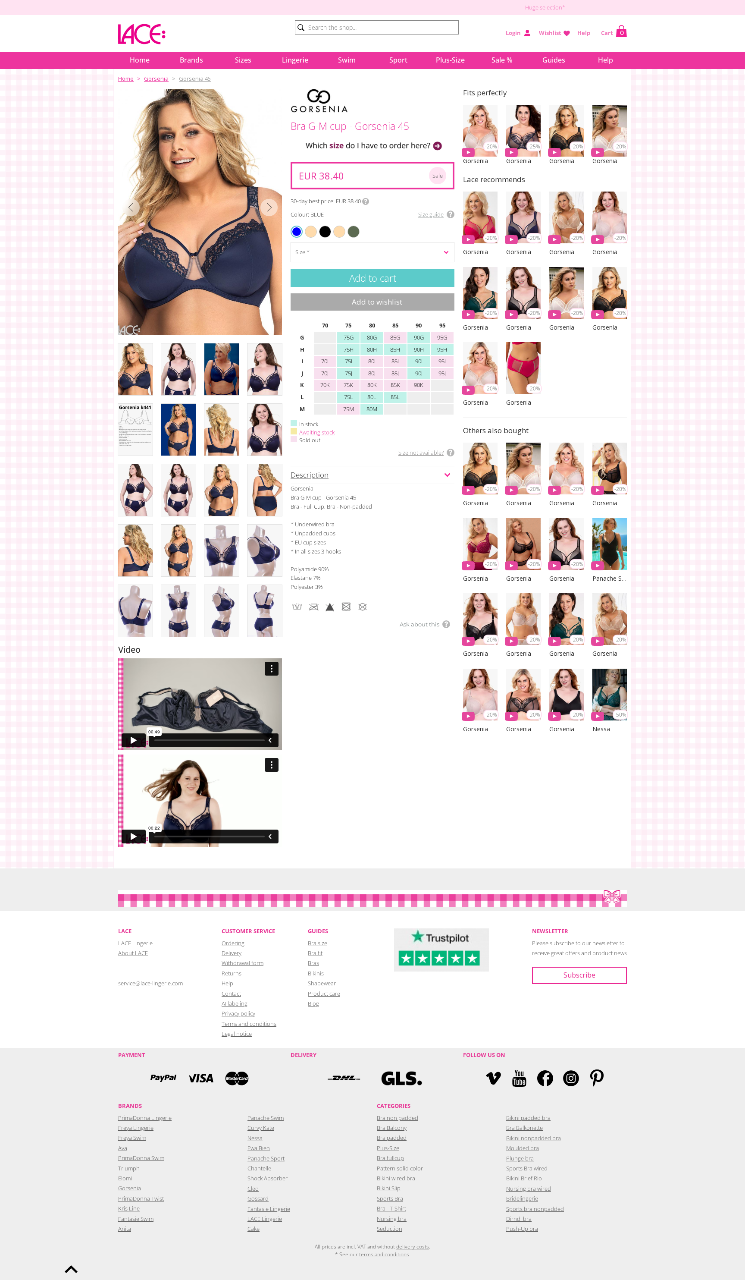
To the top (71, 1269)
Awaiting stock (317, 432)
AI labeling (234, 1003)
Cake (253, 1229)
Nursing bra (392, 1219)
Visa (200, 1078)
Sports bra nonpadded (535, 1209)
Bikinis (316, 973)
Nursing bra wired (528, 1188)
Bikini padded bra (528, 1118)
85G (395, 337)
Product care (324, 993)
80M (371, 409)
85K (395, 385)
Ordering (233, 943)
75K (348, 385)
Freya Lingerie (135, 1128)
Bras (313, 963)
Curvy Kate (260, 1128)
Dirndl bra (519, 1219)
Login (513, 33)
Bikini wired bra (396, 1178)
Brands (191, 60)
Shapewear (322, 983)
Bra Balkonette (524, 1128)
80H (372, 349)
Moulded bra (522, 1148)
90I (419, 361)
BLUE (297, 231)
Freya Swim (132, 1138)
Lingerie (295, 60)
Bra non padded (397, 1118)
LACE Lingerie (264, 1219)
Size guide (431, 214)
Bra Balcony (392, 1128)
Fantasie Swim (135, 1219)
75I (348, 361)
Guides (553, 60)
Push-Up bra (522, 1229)
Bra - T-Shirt (391, 1208)
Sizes (243, 60)
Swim (347, 60)
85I (395, 361)
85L (395, 397)
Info (365, 201)
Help (583, 33)
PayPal (163, 1078)
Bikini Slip (389, 1188)
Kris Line (129, 1208)
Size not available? (421, 452)
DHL (343, 1078)
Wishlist (550, 33)
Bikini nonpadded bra (533, 1138)
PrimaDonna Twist (141, 1198)
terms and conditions (384, 1254)
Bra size (317, 943)
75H (349, 349)
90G (419, 337)
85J (395, 373)
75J (348, 373)
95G (442, 337)
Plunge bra (520, 1158)
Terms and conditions (249, 1024)
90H (419, 349)
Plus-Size (450, 60)
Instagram (571, 1078)
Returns (231, 973)
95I (442, 361)
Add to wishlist (377, 302)
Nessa (255, 1138)
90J (419, 373)
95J (442, 373)
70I (325, 361)
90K (418, 385)
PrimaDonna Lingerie (145, 1118)
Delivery (231, 953)
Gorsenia (156, 78)
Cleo (253, 1188)
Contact (231, 993)
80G (372, 337)
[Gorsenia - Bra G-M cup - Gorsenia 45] (200, 212)
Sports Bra (390, 1198)
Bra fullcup (390, 1158)
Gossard (258, 1198)
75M (348, 409)
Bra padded (392, 1138)
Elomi (125, 1178)
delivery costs (412, 1246)
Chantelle (259, 1168)
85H (395, 349)
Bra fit (315, 953)
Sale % (502, 60)
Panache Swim (265, 1118)
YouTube (519, 1078)
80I (372, 361)
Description (310, 475)
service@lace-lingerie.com (150, 983)
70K (325, 385)
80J (372, 373)
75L (348, 397)
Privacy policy (238, 1013)
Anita (124, 1229)
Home (140, 60)
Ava (122, 1148)
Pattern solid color (400, 1168)
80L (371, 397)
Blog (313, 1003)
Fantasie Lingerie (268, 1209)
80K (372, 385)
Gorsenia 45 (195, 78)
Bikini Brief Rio (524, 1178)
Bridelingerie (522, 1198)
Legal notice (237, 1034)
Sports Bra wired (527, 1168)
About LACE (133, 953)
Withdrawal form (242, 963)
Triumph (129, 1168)
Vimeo (493, 1078)
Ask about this (419, 624)
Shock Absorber (267, 1178)
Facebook (545, 1078)
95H (442, 349)
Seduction (389, 1229)
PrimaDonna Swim (141, 1158)
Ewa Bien (258, 1148)
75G (349, 337)
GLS (401, 1078)
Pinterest (597, 1078)
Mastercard (236, 1078)
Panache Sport (266, 1158)
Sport (398, 60)
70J (325, 373)
